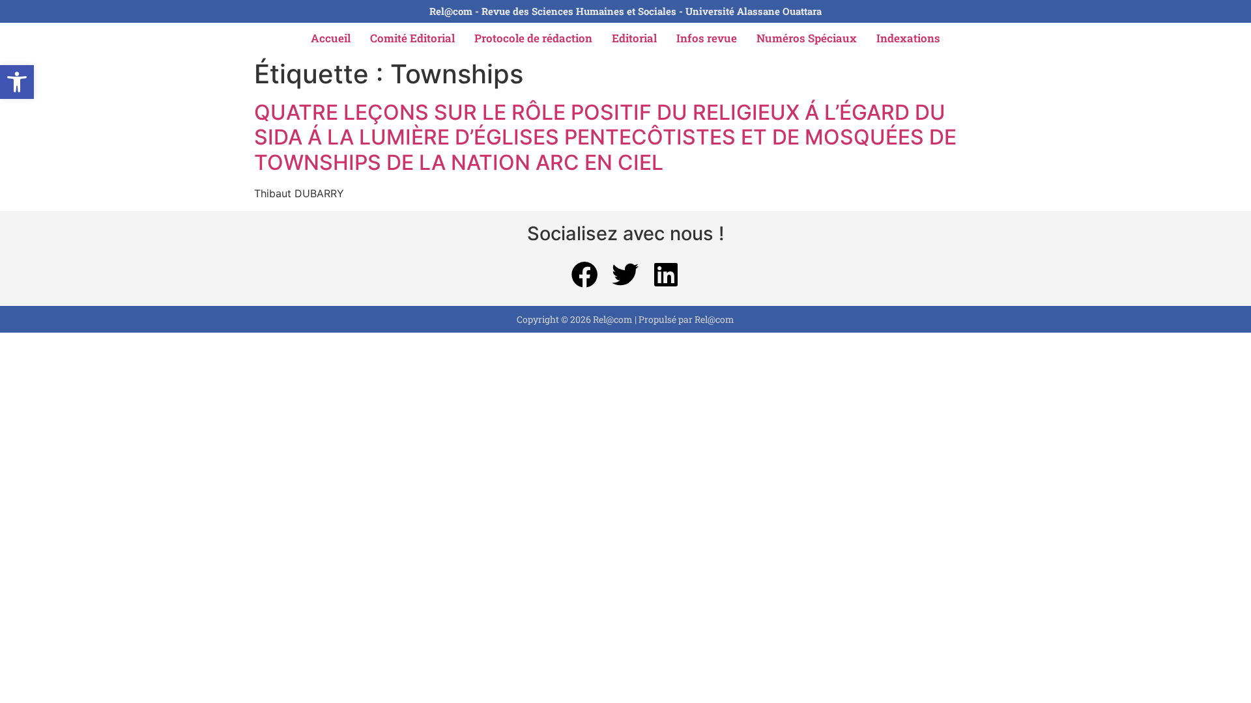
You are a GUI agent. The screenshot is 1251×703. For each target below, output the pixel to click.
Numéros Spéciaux (806, 38)
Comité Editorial (412, 38)
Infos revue (706, 38)
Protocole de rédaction (533, 38)
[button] (17, 82)
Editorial (634, 38)
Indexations (908, 38)
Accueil (331, 38)
